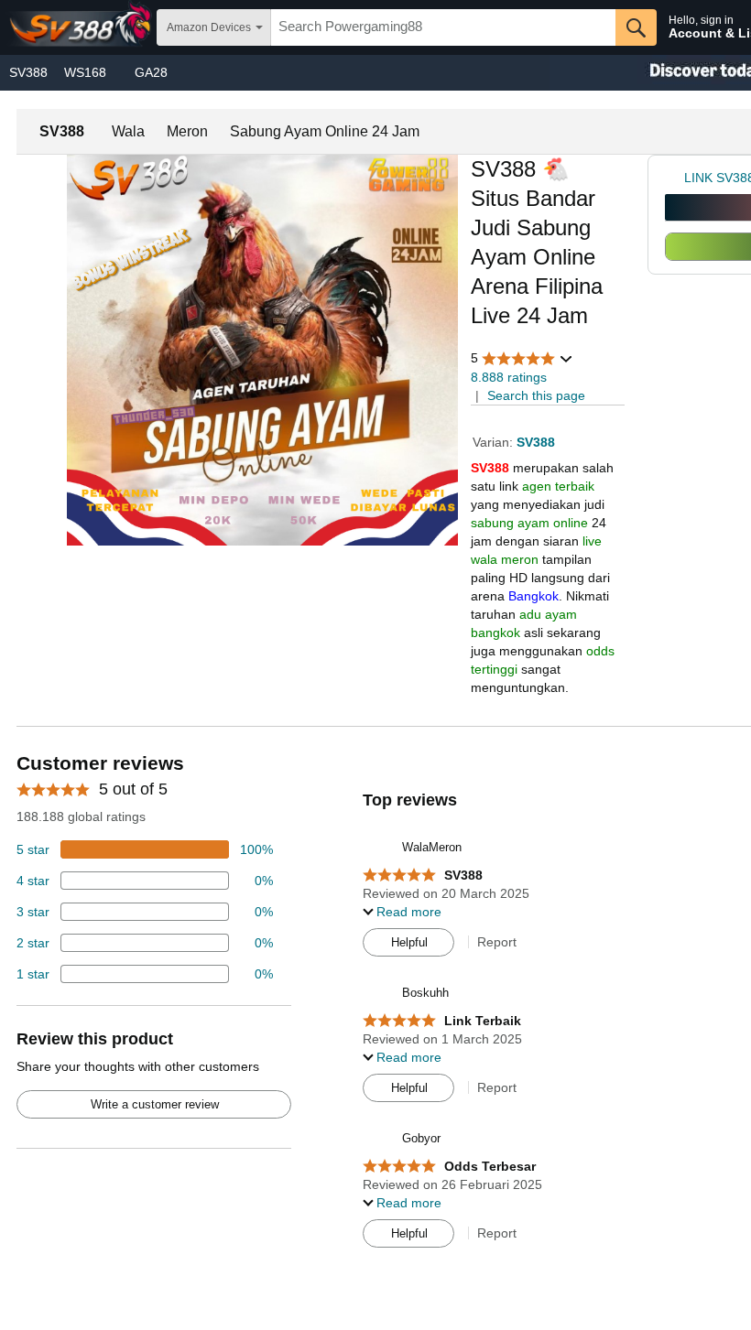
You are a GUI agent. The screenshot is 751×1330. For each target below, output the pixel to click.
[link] (674, 177)
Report (497, 942)
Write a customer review (155, 1104)
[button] (522, 358)
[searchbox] (443, 27)
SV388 (28, 72)
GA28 (151, 72)
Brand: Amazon (515, 339)
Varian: (495, 442)
